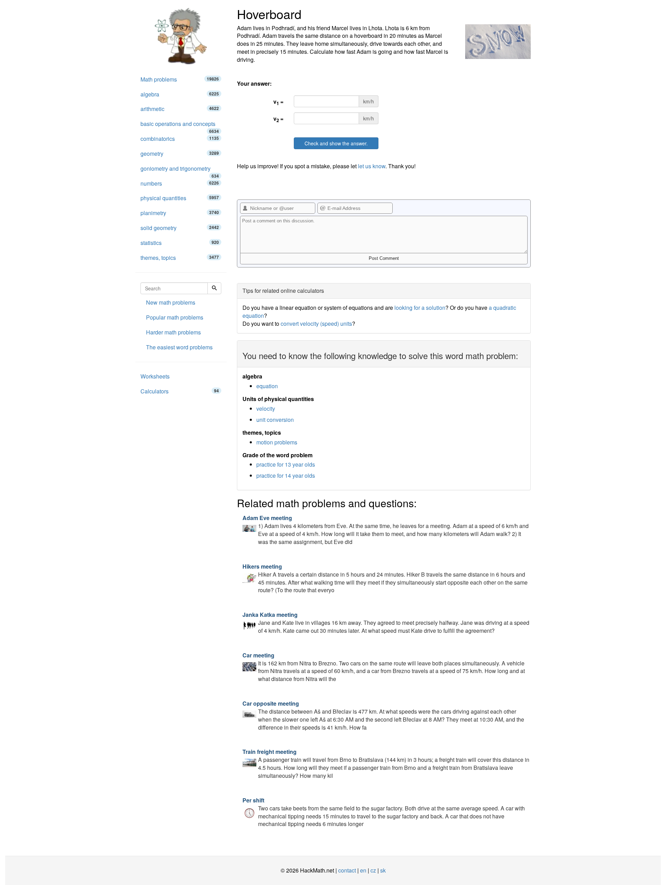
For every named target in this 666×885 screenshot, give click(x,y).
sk (383, 870)
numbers (179, 183)
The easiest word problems (179, 347)
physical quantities (179, 198)
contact (347, 870)
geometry (179, 154)
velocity (265, 408)
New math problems (170, 302)
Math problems (179, 79)
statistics (179, 243)
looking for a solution (419, 308)
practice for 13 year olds (285, 464)
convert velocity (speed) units (316, 323)
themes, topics (179, 258)
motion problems (276, 442)
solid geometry (179, 228)
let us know (371, 166)
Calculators (179, 391)
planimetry (179, 213)
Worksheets (155, 376)
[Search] (214, 288)
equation (267, 386)
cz (373, 870)
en (363, 870)
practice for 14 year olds (285, 475)
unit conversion (275, 420)
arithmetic (179, 109)
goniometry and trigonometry (179, 170)
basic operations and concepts (179, 125)
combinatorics (179, 139)
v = (278, 102)
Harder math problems (173, 332)
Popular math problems (174, 317)
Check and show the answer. (336, 143)
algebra (179, 94)
